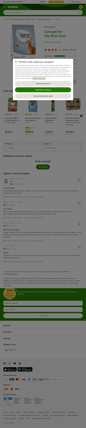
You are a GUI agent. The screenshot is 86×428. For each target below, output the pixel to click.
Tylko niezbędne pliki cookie (43, 96)
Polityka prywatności (39, 78)
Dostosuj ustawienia (43, 84)
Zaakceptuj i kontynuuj (43, 90)
